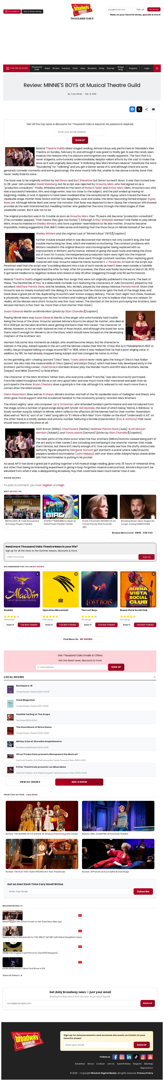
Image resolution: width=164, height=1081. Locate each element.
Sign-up (140, 9)
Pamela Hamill (130, 287)
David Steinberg (47, 184)
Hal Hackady (87, 408)
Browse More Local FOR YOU (132, 532)
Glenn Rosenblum (15, 394)
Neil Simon (61, 180)
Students (92, 68)
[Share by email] (153, 109)
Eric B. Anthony (126, 419)
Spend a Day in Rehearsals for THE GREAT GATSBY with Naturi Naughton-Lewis (42, 937)
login (61, 485)
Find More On (77, 639)
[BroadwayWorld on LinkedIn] (129, 1057)
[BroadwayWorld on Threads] (143, 1057)
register (47, 485)
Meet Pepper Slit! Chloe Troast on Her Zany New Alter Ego (32, 921)
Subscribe (143, 891)
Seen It (10, 624)
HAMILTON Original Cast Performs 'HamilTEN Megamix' (30, 952)
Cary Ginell (31, 794)
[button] (157, 68)
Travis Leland (78, 360)
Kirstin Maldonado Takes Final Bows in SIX (24, 968)
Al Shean (48, 394)
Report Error (147, 1068)
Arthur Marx (115, 188)
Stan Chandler (74, 311)
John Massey (85, 454)
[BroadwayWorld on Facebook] (115, 1057)
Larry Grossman (63, 404)
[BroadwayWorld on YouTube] (150, 1057)
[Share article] (146, 109)
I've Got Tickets (28, 624)
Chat (75, 68)
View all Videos (11, 975)
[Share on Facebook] (132, 109)
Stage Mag (121, 68)
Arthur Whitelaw (103, 220)
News (47, 68)
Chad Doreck (49, 367)
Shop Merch (13, 11)
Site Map (148, 1063)
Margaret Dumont (81, 450)
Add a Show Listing (32, 11)
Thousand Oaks (37, 68)
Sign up (147, 1003)
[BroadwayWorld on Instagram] (122, 1057)
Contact (100, 1063)
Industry (66, 68)
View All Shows (30, 782)
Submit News (124, 1063)
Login (147, 68)
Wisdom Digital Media (103, 1073)
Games (110, 68)
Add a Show (79, 782)
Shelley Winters (46, 223)
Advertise (80, 1063)
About (90, 1063)
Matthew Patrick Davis (30, 287)
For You (17, 491)
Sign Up (80, 140)
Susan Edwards (13, 311)
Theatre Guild (54, 148)
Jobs (82, 68)
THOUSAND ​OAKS (82, 18)
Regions (137, 1063)
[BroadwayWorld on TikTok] (136, 1057)
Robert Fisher (93, 188)
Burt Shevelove (83, 180)
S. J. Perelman (112, 262)
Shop (101, 68)
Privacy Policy (145, 1073)
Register (133, 68)
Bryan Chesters (42, 384)
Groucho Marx (105, 184)
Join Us (111, 1063)
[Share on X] (139, 109)
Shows (56, 68)
